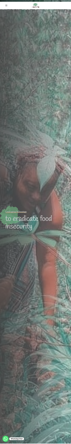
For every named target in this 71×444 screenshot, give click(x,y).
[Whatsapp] (6, 439)
